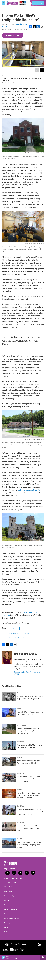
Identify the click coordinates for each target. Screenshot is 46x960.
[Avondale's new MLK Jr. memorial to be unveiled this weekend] (9, 745)
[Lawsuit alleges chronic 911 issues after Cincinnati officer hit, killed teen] (9, 826)
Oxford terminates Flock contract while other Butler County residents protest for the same (30, 811)
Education (20, 757)
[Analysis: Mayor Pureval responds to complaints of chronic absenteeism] (9, 712)
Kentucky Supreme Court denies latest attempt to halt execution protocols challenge (29, 795)
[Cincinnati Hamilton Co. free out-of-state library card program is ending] (9, 843)
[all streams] (43, 957)
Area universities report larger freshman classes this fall (28, 761)
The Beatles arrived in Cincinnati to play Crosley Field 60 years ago (30, 697)
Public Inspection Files (11, 918)
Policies (6, 914)
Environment (21, 725)
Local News (13, 628)
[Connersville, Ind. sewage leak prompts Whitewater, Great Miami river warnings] (9, 729)
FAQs (6, 927)
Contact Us (8, 905)
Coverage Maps (9, 923)
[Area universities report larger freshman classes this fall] (9, 761)
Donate (39, 3)
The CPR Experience (11, 882)
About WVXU (8, 887)
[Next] (42, 70)
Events (6, 900)
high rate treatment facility (29, 489)
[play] (3, 957)
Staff (5, 932)
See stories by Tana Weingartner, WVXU (27, 673)
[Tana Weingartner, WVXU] (7, 657)
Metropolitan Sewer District (19, 633)
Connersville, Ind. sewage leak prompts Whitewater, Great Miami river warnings (29, 730)
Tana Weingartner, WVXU (14, 25)
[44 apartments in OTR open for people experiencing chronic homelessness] (9, 777)
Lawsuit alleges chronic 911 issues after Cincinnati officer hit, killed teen (30, 828)
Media (19, 693)
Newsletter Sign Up (10, 896)
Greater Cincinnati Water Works (20, 638)
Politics (19, 709)
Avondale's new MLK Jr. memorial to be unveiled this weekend (29, 746)
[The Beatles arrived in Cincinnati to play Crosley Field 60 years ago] (9, 696)
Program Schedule (10, 891)
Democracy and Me (10, 909)
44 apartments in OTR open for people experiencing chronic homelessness (28, 778)
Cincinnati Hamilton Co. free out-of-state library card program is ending (29, 844)
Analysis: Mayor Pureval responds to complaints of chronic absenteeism (30, 714)
